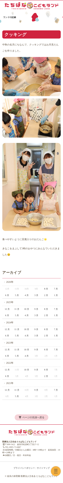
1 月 (56, 295)
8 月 (46, 289)
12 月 (7, 309)
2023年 (9, 342)
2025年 (9, 302)
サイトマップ (43, 468)
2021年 (9, 383)
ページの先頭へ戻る (33, 417)
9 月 (36, 309)
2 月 (46, 295)
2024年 (9, 322)
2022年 (9, 363)
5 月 (17, 295)
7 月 (56, 289)
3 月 (36, 295)
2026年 (9, 282)
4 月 (27, 295)
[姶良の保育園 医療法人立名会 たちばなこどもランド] (31, 6)
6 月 (7, 295)
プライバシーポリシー (24, 468)
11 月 (16, 309)
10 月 (26, 309)
